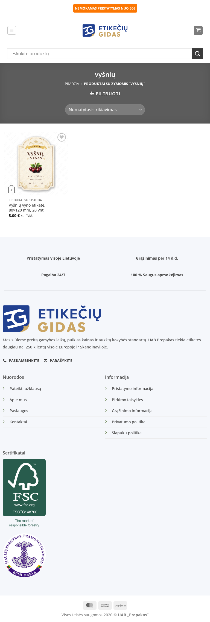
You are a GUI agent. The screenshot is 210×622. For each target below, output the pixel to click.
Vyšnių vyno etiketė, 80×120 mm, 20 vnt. (27, 208)
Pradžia (72, 83)
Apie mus (18, 399)
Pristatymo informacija (132, 388)
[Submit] (197, 53)
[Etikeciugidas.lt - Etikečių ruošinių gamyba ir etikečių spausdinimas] (105, 30)
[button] (11, 30)
